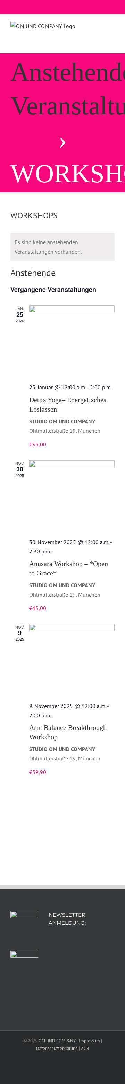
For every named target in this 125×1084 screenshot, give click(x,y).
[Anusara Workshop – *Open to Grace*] (72, 496)
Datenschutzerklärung (57, 1048)
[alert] (62, 247)
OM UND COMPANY (57, 1041)
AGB (85, 1048)
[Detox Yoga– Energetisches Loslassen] (72, 341)
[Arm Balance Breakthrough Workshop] (72, 660)
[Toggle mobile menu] (112, 28)
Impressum (89, 1041)
